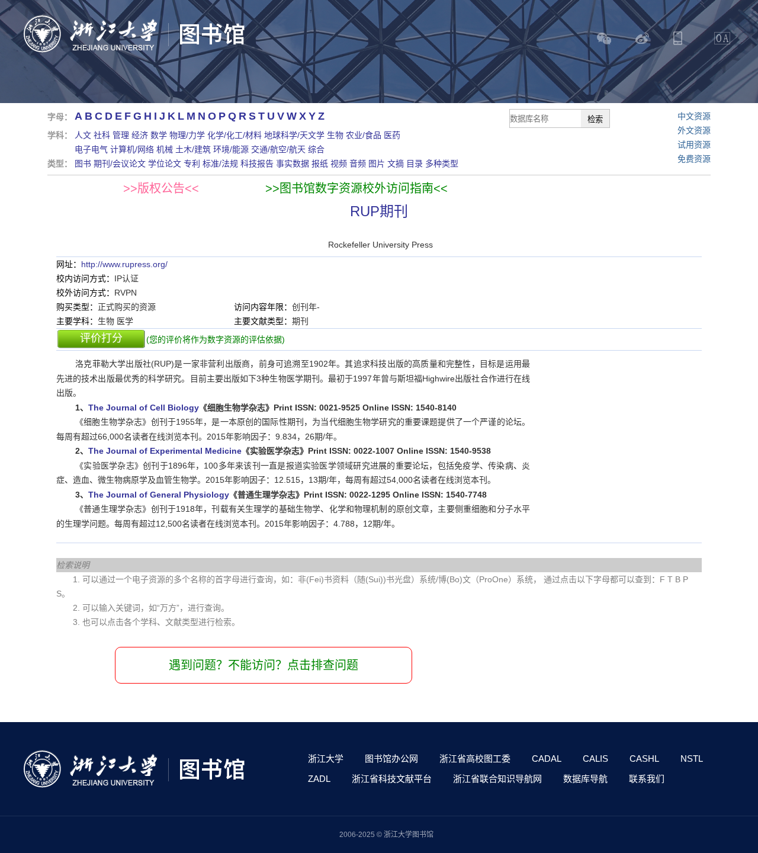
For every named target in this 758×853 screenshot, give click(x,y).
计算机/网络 (132, 149)
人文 (83, 135)
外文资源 (694, 130)
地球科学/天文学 (294, 135)
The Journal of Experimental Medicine (165, 451)
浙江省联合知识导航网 (497, 779)
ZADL (319, 779)
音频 (357, 163)
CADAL (546, 758)
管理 (121, 135)
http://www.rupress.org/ (124, 264)
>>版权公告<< (161, 188)
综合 (316, 149)
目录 (414, 163)
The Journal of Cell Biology (143, 407)
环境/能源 (231, 149)
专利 (192, 163)
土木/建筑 (193, 149)
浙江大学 (325, 758)
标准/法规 (220, 163)
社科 (102, 135)
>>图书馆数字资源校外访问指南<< (356, 188)
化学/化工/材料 (234, 135)
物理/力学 (187, 135)
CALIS (595, 758)
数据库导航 (585, 779)
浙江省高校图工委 (474, 758)
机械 (164, 149)
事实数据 (292, 163)
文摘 (395, 163)
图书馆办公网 (391, 758)
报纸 (319, 163)
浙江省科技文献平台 (392, 779)
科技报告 (257, 163)
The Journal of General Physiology (158, 494)
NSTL (691, 758)
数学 (158, 135)
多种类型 (441, 163)
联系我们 (646, 779)
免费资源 (694, 158)
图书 (83, 163)
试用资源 (694, 144)
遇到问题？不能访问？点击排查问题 (263, 665)
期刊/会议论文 (120, 163)
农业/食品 (363, 135)
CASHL (644, 758)
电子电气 (91, 149)
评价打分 (101, 338)
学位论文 (164, 163)
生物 (335, 135)
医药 (392, 135)
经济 (139, 135)
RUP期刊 (379, 211)
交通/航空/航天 (278, 149)
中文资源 (694, 116)
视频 (338, 163)
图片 (376, 163)
